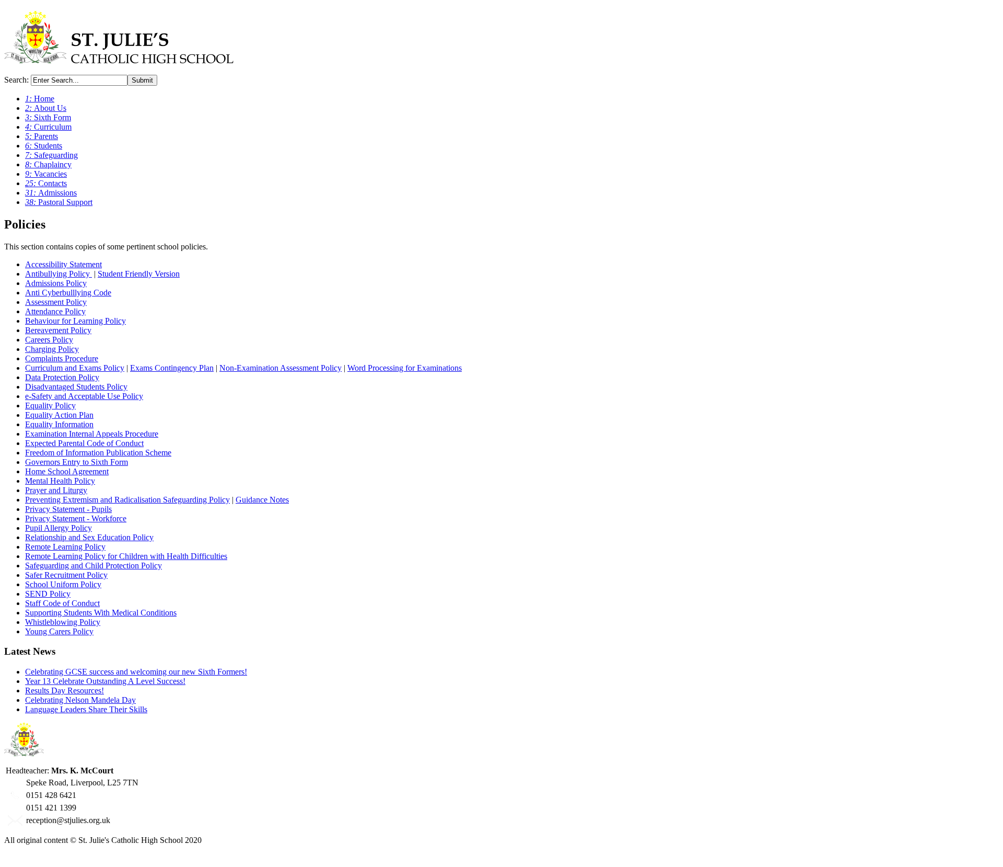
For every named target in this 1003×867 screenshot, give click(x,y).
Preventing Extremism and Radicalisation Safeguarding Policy (127, 499)
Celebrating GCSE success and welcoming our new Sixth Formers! (136, 671)
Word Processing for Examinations (404, 367)
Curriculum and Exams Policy (74, 367)
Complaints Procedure (61, 358)
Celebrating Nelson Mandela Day (80, 699)
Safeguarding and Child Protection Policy (93, 565)
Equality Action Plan (59, 414)
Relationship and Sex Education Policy (89, 537)
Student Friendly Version (139, 273)
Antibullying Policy (58, 273)
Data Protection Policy (62, 377)
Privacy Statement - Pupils (68, 509)
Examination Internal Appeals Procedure (91, 433)
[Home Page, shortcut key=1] (119, 57)
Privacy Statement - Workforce (75, 518)
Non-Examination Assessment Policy (280, 367)
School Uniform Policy (63, 584)
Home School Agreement (67, 471)
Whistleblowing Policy (62, 622)
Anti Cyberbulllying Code (68, 292)
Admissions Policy (56, 283)
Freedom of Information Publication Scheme (98, 452)
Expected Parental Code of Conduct (84, 443)
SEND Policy (48, 593)
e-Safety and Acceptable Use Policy (84, 396)
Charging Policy (52, 349)
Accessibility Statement (63, 264)
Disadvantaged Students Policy (76, 386)
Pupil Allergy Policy (58, 527)
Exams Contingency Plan (172, 367)
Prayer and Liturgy (56, 490)
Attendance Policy (55, 311)
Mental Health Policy (60, 480)
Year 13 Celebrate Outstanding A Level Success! (105, 681)
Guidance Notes (262, 499)
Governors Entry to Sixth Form (76, 462)
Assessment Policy (56, 302)
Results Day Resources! (64, 690)
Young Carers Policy (59, 631)
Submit (142, 80)
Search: (17, 79)
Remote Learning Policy (65, 546)
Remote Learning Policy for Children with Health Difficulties (126, 556)
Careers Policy (49, 339)
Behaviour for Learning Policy (75, 320)
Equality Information (59, 424)
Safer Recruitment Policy (66, 575)
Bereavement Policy (58, 330)
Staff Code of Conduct (62, 603)
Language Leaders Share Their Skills (86, 709)
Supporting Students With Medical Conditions (101, 612)
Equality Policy (50, 405)
